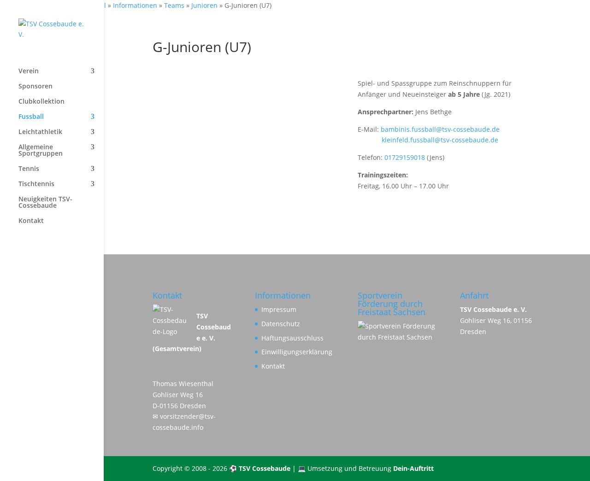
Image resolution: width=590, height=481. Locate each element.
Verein (28, 71)
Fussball (31, 117)
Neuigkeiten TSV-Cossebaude (45, 203)
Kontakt (31, 221)
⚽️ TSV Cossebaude (259, 468)
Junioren (204, 5)
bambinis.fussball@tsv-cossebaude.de (440, 129)
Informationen (135, 5)
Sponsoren (35, 86)
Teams (174, 5)
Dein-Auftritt (413, 468)
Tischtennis (36, 184)
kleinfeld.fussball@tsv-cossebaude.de (428, 139)
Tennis (28, 169)
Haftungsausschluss (292, 338)
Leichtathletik (40, 132)
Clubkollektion (41, 102)
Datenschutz (280, 323)
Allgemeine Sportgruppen (40, 151)
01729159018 (404, 157)
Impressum (278, 309)
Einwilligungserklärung (296, 351)
